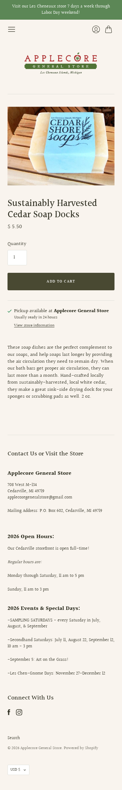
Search (14, 738)
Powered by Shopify (81, 748)
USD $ (15, 770)
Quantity (17, 244)
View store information (34, 325)
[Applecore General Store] (61, 63)
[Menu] (11, 29)
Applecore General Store (41, 748)
